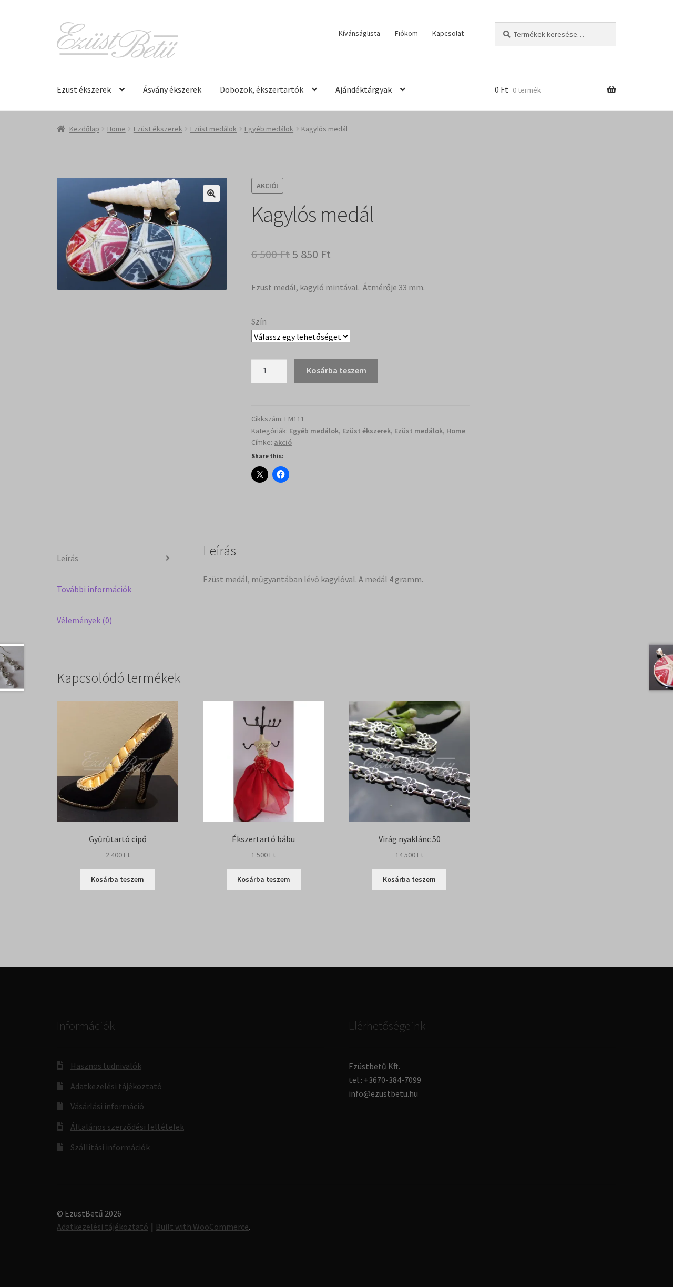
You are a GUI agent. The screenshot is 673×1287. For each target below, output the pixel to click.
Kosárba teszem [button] (117, 879)
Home (116, 129)
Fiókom (406, 33)
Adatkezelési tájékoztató (116, 1086)
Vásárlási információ (107, 1106)
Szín (259, 321)
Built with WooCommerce (202, 1226)
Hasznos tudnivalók (105, 1065)
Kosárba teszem (336, 370)
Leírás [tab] (67, 558)
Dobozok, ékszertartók (261, 89)
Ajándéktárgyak (363, 89)
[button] (211, 193)
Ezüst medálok (213, 129)
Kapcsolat (448, 33)
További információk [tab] (94, 589)
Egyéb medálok (268, 129)
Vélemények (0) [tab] (84, 620)
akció (283, 442)
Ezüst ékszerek (84, 89)
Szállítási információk (110, 1147)
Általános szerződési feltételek (127, 1126)
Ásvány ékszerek (172, 89)
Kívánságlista (359, 33)
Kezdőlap (84, 129)
